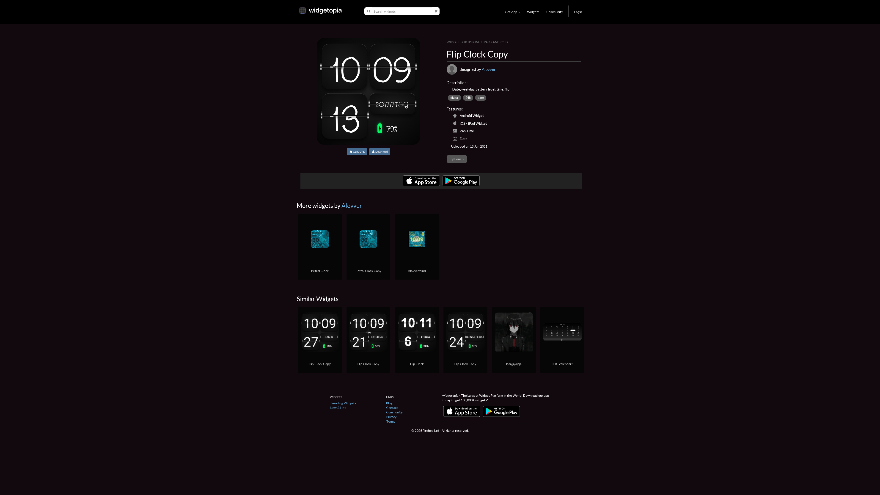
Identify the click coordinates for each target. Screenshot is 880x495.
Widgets (533, 12)
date (481, 97)
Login (578, 12)
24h (468, 97)
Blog (389, 403)
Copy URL (358, 151)
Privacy (391, 417)
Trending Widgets (343, 403)
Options (456, 159)
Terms (390, 421)
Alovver (489, 69)
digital (454, 97)
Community (554, 12)
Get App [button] (511, 12)
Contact (392, 408)
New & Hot (338, 408)
